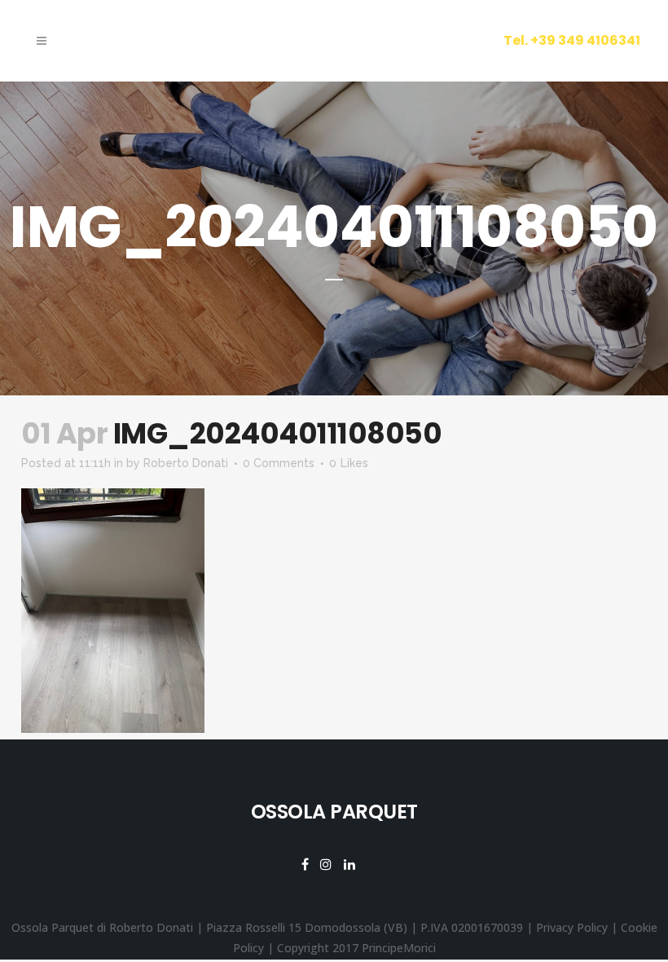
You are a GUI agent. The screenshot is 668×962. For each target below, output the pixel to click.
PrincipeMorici (399, 947)
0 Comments (278, 463)
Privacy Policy (572, 927)
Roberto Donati (185, 463)
